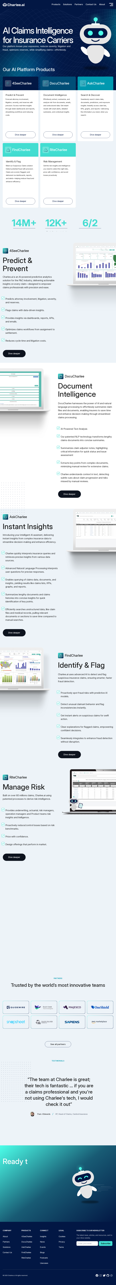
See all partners (58, 1044)
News (42, 1242)
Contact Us (91, 4)
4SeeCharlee (26, 1236)
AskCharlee (26, 1247)
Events (43, 1247)
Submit (59, 1203)
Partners (79, 4)
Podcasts (44, 1258)
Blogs (42, 1252)
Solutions (67, 4)
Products (56, 4)
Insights (43, 1236)
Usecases (44, 1263)
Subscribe (105, 1243)
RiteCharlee (26, 1258)
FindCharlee (26, 1252)
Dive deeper (20, 135)
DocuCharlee (26, 1242)
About (102, 4)
